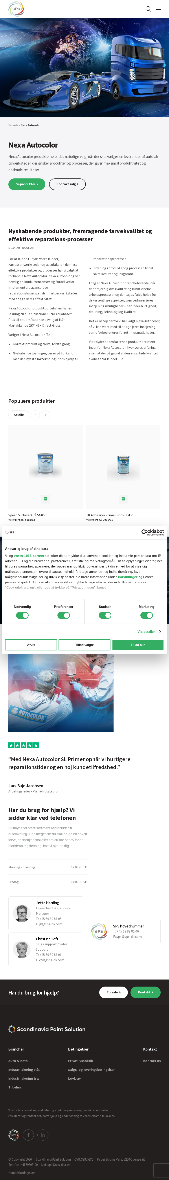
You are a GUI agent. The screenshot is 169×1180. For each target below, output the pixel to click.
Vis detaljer (146, 631)
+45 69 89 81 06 (50, 954)
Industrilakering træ (23, 1078)
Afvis (31, 645)
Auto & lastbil (18, 1061)
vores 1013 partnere (30, 555)
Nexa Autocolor (31, 125)
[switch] (63, 615)
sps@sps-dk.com (129, 936)
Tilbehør (15, 1087)
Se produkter (25, 184)
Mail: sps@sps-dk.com (55, 1165)
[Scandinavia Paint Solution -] (46, 1029)
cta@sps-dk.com (51, 960)
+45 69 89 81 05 (50, 918)
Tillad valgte (84, 645)
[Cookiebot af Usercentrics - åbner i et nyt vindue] (144, 532)
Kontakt (144, 992)
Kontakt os (152, 1061)
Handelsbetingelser (21, 1173)
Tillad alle (138, 645)
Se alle (19, 414)
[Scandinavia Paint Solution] (16, 9)
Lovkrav (74, 1078)
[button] (35, 414)
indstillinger (128, 577)
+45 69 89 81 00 (128, 931)
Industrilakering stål (24, 1070)
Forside (13, 125)
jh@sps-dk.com (50, 924)
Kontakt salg (66, 184)
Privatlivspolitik (80, 1061)
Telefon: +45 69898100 (23, 1165)
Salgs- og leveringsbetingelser (91, 1070)
